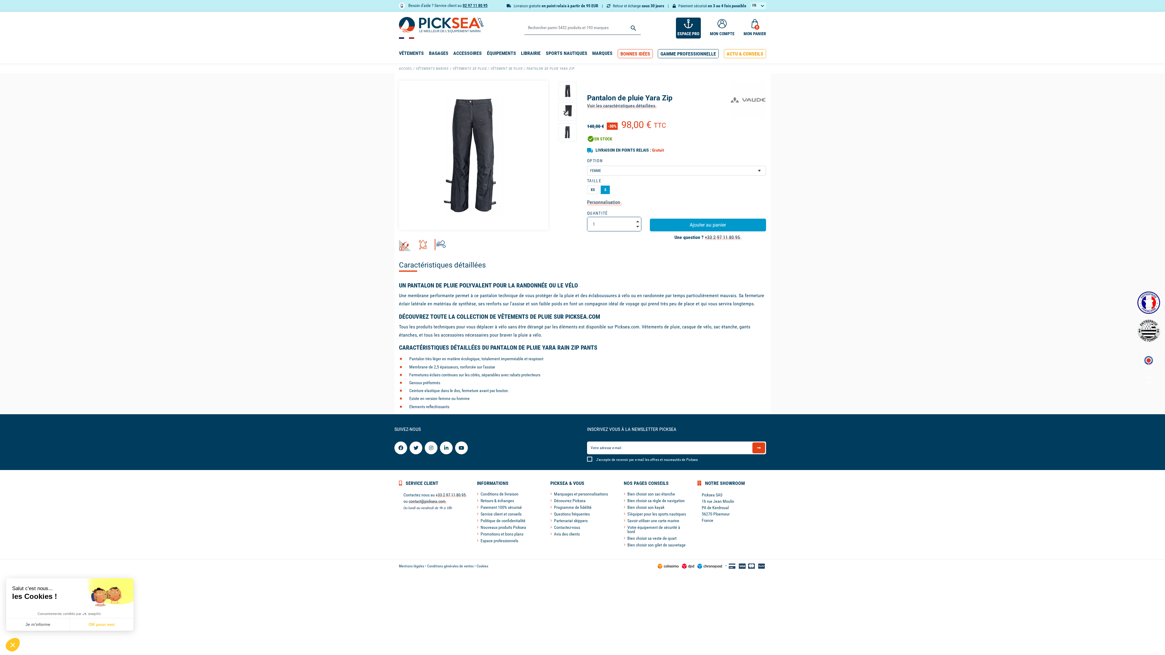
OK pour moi (102, 624)
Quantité (597, 213)
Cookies (482, 566)
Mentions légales (411, 566)
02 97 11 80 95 (475, 5)
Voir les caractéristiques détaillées (621, 106)
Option (595, 160)
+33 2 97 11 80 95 (722, 237)
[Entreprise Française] (1148, 302)
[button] (635, 54)
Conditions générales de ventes (450, 566)
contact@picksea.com (427, 501)
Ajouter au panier (708, 225)
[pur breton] (1148, 331)
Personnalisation (603, 202)
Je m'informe (37, 624)
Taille (594, 180)
